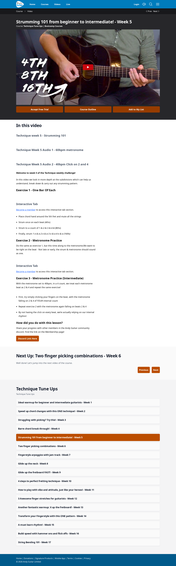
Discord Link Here (27, 338)
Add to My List (136, 109)
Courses (44, 4)
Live (68, 4)
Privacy (87, 558)
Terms (70, 558)
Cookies (78, 558)
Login (136, 4)
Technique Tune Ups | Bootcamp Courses (43, 26)
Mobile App (60, 558)
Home (32, 4)
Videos (57, 4)
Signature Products (44, 558)
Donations (28, 558)
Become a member (25, 209)
